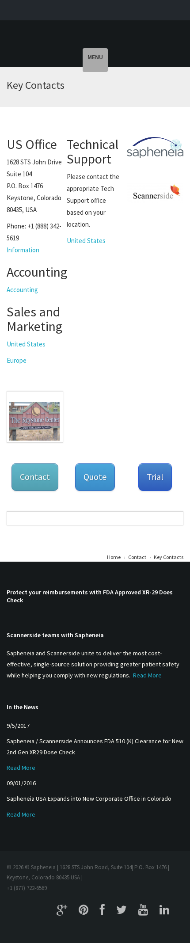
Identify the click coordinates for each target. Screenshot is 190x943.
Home (114, 557)
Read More (147, 675)
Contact (137, 557)
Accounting (22, 289)
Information (23, 250)
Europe (17, 360)
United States (26, 344)
